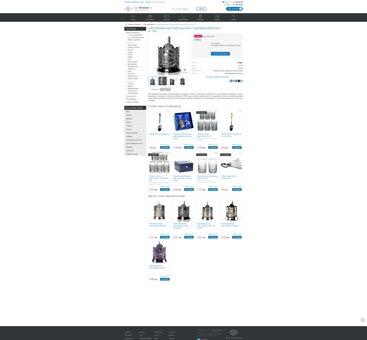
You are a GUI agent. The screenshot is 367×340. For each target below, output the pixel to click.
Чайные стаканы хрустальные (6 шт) (204, 135)
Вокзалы (130, 50)
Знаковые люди (133, 66)
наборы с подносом (134, 40)
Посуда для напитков (134, 140)
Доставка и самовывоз (131, 2)
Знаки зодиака (132, 45)
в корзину (164, 147)
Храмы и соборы (133, 78)
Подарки (129, 147)
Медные (130, 86)
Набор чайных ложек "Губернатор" (229, 177)
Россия (130, 55)
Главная (127, 332)
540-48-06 (237, 2)
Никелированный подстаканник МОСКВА (157, 225)
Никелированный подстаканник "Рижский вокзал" (206, 226)
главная (134, 24)
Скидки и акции (132, 154)
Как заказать (158, 332)
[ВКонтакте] (231, 81)
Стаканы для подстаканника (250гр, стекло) (207, 177)
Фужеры (129, 119)
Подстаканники (131, 29)
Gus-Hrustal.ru (217, 330)
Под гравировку (131, 99)
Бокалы (129, 115)
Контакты (148, 2)
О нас (141, 335)
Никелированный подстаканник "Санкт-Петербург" (181, 226)
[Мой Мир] (236, 81)
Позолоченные (132, 91)
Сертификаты (129, 338)
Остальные (131, 74)
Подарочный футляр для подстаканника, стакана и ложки (182, 178)
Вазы (128, 112)
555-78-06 (237, 5)
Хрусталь (142, 332)
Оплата (156, 335)
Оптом (142, 2)
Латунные (131, 84)
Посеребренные (133, 93)
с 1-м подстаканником (135, 35)
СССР (129, 59)
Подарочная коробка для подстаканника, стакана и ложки (182, 136)
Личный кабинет (160, 2)
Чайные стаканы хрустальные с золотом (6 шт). (158, 178)
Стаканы (129, 126)
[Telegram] (241, 81)
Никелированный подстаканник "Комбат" (157, 267)
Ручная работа (131, 96)
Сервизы (129, 136)
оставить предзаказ (220, 54)
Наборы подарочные (133, 33)
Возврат (171, 335)
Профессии (131, 69)
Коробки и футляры (132, 102)
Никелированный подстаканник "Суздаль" (230, 225)
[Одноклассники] (233, 81)
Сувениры (129, 150)
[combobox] (185, 9)
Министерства (132, 64)
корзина (236, 9)
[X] (239, 81)
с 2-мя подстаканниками (136, 37)
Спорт (129, 71)
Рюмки (128, 122)
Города (130, 52)
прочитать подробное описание (217, 77)
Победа (130, 57)
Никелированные (133, 88)
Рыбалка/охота (132, 76)
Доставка (172, 332)
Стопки (128, 129)
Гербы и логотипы (133, 47)
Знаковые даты (133, 62)
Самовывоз (128, 335)
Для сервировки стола (134, 143)
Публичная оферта (145, 338)
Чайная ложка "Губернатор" (159, 134)
